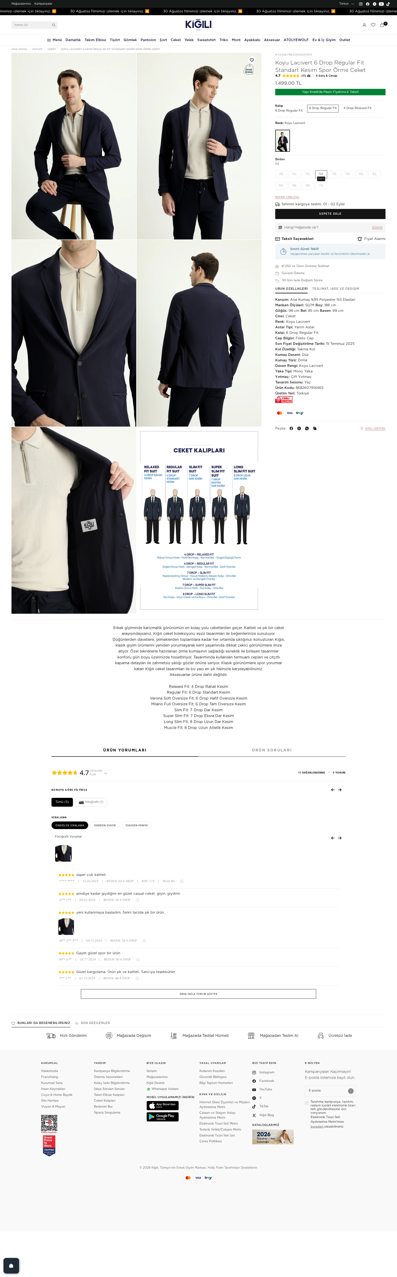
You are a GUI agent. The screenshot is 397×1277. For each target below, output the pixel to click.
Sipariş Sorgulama (107, 1112)
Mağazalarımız (21, 3)
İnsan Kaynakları (53, 1089)
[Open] (11, 1266)
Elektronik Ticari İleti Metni (218, 1123)
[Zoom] (73, 146)
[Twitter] (374, 3)
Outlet (344, 40)
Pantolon (148, 40)
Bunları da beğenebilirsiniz (43, 1023)
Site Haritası (50, 1100)
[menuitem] (21, 3)
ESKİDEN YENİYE (137, 825)
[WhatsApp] (308, 428)
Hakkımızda (49, 1071)
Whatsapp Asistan (165, 1089)
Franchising (49, 1077)
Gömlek (130, 40)
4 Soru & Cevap (326, 75)
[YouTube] (381, 3)
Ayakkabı (252, 40)
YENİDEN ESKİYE (105, 825)
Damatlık (73, 40)
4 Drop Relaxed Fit (357, 108)
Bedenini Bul (103, 1106)
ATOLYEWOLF (296, 40)
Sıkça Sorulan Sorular (109, 1089)
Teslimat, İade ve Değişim (335, 288)
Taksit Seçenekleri (298, 239)
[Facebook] (367, 3)
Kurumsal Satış (51, 1083)
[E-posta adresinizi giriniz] (351, 1091)
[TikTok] (388, 3)
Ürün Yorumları (125, 750)
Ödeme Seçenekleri (108, 1077)
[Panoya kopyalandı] (315, 428)
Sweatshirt (206, 40)
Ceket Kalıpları (104, 1100)
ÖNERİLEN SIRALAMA (69, 825)
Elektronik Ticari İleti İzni (217, 1135)
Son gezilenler (95, 1023)
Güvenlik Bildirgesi (212, 1077)
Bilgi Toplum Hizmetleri (216, 1083)
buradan (317, 1126)
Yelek (189, 40)
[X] (300, 428)
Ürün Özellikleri (291, 288)
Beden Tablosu (287, 197)
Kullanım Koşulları (212, 1071)
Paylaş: (280, 428)
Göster (377, 227)
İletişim (152, 1071)
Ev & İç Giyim (324, 40)
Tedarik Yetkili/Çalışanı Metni (220, 1129)
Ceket (176, 40)
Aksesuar (272, 40)
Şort (163, 40)
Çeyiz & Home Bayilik (56, 1095)
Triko (223, 40)
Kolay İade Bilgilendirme (112, 1083)
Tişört (115, 40)
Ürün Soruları (272, 750)
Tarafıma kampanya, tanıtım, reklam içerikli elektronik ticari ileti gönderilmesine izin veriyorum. (332, 1107)
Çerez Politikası (210, 1141)
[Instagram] (360, 3)
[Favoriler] (373, 25)
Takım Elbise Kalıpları (109, 1095)
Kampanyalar (43, 3)
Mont (236, 40)
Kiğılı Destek (375, 428)
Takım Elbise (95, 40)
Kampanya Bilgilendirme (112, 1071)
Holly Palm (215, 1167)
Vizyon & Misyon (53, 1106)
